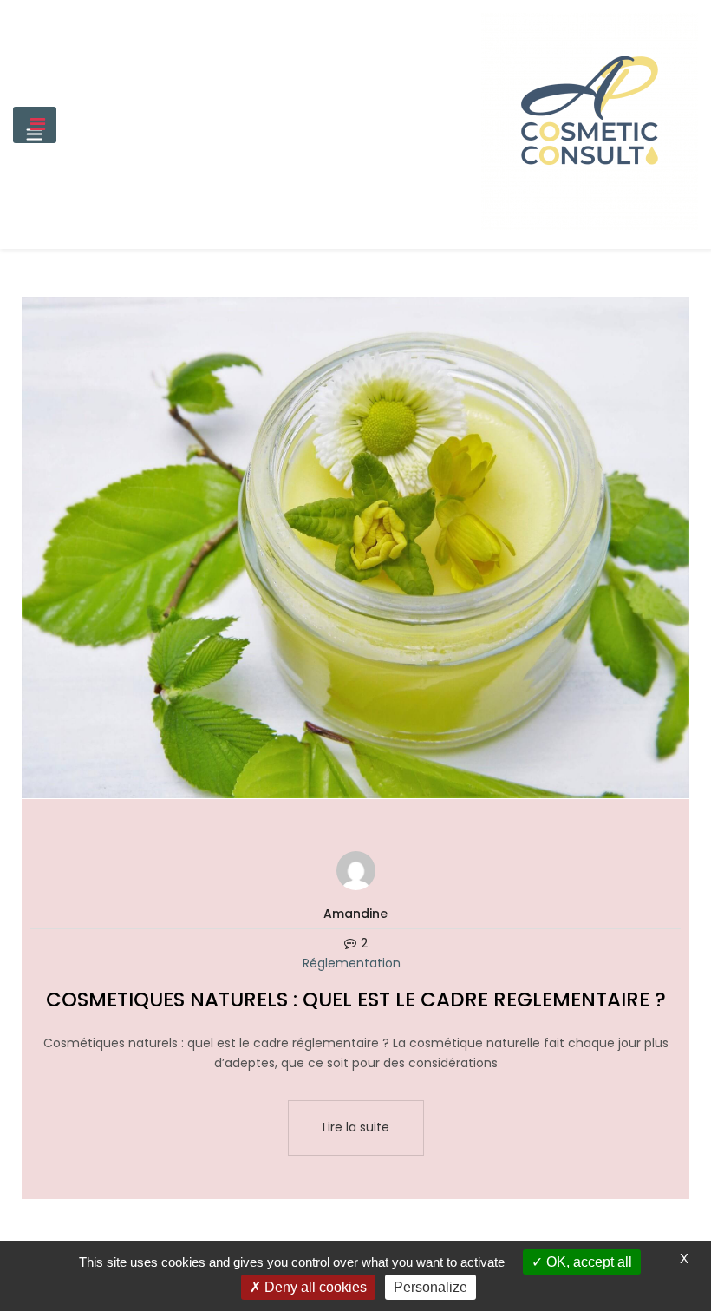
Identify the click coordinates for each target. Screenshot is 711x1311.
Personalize (430, 1287)
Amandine (355, 913)
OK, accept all (587, 1262)
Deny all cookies (314, 1287)
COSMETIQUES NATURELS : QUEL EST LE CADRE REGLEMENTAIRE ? (356, 999)
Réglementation (352, 963)
